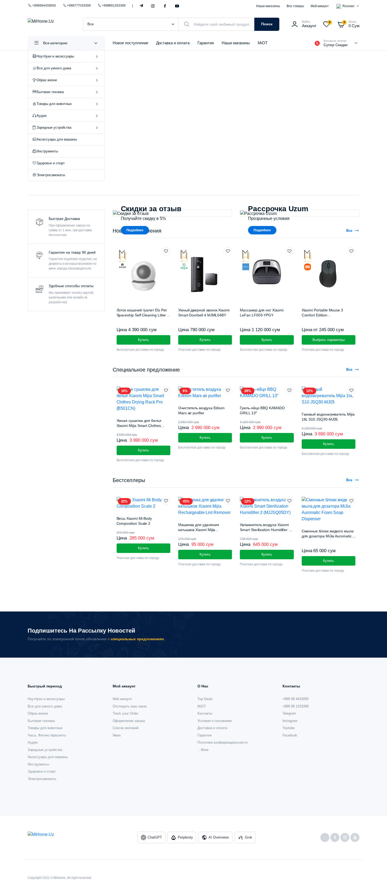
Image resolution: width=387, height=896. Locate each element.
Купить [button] (143, 340)
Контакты (204, 713)
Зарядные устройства (54, 127)
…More (203, 750)
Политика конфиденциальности (222, 742)
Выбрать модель (152, 149)
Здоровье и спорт (51, 163)
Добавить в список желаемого (166, 251)
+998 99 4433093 (295, 699)
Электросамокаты (51, 175)
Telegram (141, 5)
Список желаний (126, 728)
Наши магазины (268, 6)
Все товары (295, 6)
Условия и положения (214, 721)
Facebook (165, 6)
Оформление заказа (129, 721)
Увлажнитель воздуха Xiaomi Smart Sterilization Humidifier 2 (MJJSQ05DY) (265, 530)
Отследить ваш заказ (130, 706)
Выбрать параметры (328, 340)
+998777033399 (79, 5)
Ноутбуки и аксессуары (55, 56)
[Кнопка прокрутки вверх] (375, 884)
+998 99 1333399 (295, 706)
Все (349, 231)
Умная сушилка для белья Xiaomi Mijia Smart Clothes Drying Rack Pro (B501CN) (139, 425)
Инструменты (47, 151)
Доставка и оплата (173, 43)
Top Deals (205, 699)
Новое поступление (130, 43)
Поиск (266, 24)
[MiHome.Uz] (50, 24)
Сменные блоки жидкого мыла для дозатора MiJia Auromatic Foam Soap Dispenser (328, 536)
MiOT (262, 43)
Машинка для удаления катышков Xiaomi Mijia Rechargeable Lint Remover (201, 530)
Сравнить (169, 261)
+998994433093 (44, 5)
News (117, 735)
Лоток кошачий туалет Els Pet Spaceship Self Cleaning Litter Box (142, 315)
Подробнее (135, 230)
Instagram (153, 6)
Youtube (288, 728)
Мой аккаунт (320, 6)
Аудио (42, 116)
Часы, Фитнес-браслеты (47, 735)
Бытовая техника (50, 92)
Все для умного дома (54, 68)
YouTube (177, 6)
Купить (143, 548)
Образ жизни (47, 80)
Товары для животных (54, 104)
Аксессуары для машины (57, 139)
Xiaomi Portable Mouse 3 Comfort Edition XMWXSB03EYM (322, 315)
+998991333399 (114, 5)
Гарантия (205, 43)
